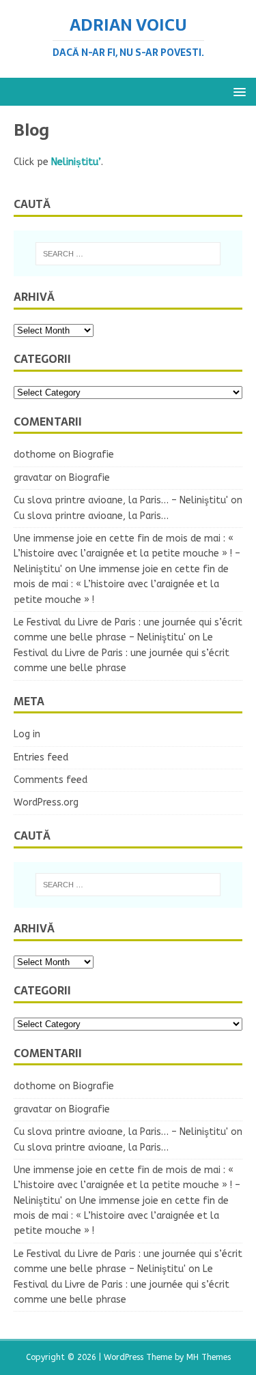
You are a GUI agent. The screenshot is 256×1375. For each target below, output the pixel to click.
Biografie (93, 454)
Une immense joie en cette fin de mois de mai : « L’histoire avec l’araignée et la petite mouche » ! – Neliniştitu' (127, 554)
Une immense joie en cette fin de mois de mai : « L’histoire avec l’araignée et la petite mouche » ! (121, 584)
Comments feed (50, 780)
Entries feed (41, 757)
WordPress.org (46, 802)
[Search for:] (128, 253)
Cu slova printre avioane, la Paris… (91, 516)
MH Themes (208, 1357)
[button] (237, 91)
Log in (27, 734)
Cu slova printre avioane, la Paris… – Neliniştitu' (121, 500)
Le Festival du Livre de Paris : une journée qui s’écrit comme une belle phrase (121, 653)
